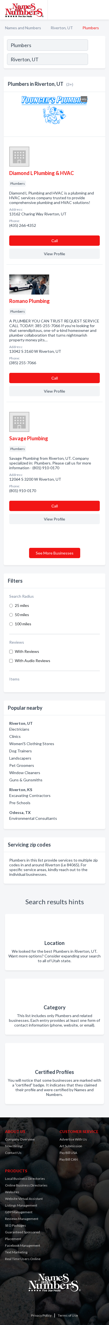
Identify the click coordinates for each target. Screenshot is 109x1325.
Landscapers (20, 758)
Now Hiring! (14, 1146)
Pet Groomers (21, 765)
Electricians (19, 729)
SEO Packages (15, 1225)
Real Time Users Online (23, 1259)
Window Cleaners (24, 772)
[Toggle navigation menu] (101, 9)
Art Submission (71, 1146)
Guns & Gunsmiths (25, 779)
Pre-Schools (19, 802)
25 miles (22, 605)
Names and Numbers (23, 27)
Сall (54, 240)
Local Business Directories (25, 1178)
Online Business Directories (26, 1185)
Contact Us (13, 1153)
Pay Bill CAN (69, 1159)
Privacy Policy (41, 1315)
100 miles (23, 623)
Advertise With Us (73, 1139)
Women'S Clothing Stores (31, 743)
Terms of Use (68, 1315)
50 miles (22, 614)
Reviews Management (21, 1219)
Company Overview (20, 1139)
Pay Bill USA (68, 1153)
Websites (12, 1192)
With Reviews (27, 651)
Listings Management (21, 1205)
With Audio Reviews (32, 660)
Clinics (15, 736)
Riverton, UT (62, 27)
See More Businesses (55, 553)
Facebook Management (22, 1245)
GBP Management (18, 1212)
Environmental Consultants (33, 818)
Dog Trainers (20, 750)
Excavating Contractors (30, 795)
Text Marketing (16, 1252)
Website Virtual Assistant (24, 1199)
